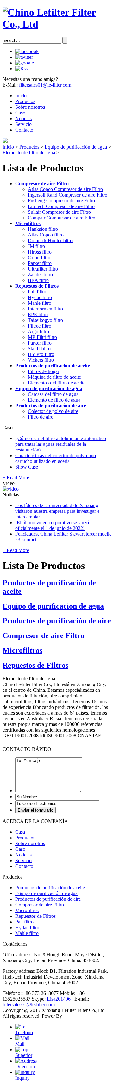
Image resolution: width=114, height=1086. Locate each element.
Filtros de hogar (43, 371)
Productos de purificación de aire (50, 405)
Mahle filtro (39, 303)
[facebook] (27, 51)
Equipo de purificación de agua (76, 147)
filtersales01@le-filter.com (45, 85)
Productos (25, 101)
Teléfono (24, 1032)
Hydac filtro (40, 297)
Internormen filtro (45, 308)
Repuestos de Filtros (37, 286)
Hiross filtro (40, 252)
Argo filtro (38, 331)
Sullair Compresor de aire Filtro (59, 212)
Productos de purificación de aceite (52, 365)
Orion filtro (39, 257)
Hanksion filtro (43, 229)
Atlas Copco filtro (46, 234)
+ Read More (16, 477)
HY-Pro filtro (41, 354)
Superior (23, 1055)
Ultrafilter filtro (43, 269)
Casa (20, 832)
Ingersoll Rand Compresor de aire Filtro (67, 195)
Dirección (25, 1066)
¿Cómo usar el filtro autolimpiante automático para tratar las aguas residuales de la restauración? (60, 444)
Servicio (23, 124)
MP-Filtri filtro (42, 337)
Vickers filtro (41, 360)
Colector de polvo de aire (53, 411)
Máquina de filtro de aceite (54, 377)
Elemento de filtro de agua (29, 152)
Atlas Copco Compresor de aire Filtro (65, 189)
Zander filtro (40, 274)
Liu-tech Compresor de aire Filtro (61, 206)
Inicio (21, 95)
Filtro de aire (40, 417)
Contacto (24, 129)
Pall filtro (37, 291)
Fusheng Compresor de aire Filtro (61, 200)
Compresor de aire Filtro (42, 183)
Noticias (23, 118)
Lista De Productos (44, 565)
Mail (19, 1043)
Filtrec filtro (39, 325)
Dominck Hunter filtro (50, 240)
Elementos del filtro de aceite (57, 382)
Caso (20, 112)
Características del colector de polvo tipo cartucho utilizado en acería (55, 458)
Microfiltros (28, 223)
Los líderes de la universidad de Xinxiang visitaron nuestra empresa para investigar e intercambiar (57, 511)
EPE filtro (38, 314)
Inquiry (22, 1078)
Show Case (26, 466)
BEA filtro (38, 280)
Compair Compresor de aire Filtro (61, 217)
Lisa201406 (59, 999)
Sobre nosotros (30, 107)
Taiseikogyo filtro (45, 320)
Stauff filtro (39, 348)
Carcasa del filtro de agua (53, 394)
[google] (24, 62)
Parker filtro (40, 263)
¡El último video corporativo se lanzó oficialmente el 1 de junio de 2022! (52, 525)
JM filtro (36, 246)
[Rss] (21, 68)
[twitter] (24, 57)
